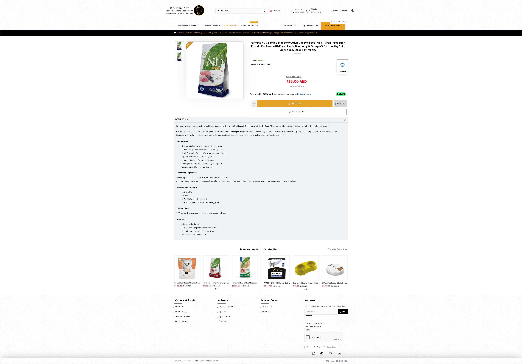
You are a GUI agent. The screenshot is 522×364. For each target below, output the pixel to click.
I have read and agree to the (321, 347)
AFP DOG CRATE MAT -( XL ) (333, 283)
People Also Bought (249, 249)
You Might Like (270, 249)
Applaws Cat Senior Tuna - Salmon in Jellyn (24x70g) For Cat (187, 283)
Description (181, 120)
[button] (215, 288)
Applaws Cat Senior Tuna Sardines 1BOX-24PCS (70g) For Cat (216, 283)
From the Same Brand (338, 249)
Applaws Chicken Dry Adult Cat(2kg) (245, 283)
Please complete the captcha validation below (313, 327)
